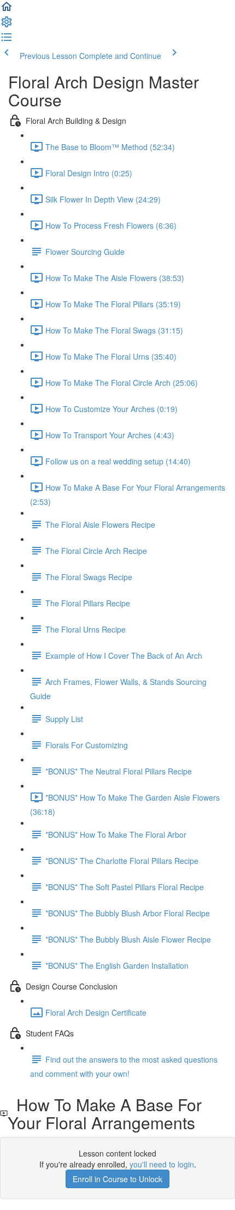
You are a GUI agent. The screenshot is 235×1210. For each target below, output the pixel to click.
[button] (6, 9)
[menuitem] (6, 25)
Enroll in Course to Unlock (117, 1178)
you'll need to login (162, 1164)
